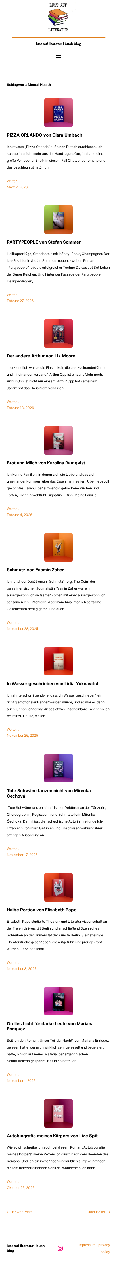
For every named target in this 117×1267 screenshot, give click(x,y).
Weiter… (13, 181)
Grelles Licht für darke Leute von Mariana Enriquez (50, 1026)
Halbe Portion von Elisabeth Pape (41, 909)
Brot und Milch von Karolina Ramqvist (46, 462)
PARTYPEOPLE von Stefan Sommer (44, 242)
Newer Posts (19, 1212)
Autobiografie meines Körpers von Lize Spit (52, 1135)
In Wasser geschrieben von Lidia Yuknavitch (53, 683)
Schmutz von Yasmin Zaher (35, 569)
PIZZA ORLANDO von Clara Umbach (44, 135)
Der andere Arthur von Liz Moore (41, 356)
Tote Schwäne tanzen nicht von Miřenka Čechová (49, 793)
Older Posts (98, 1212)
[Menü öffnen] (58, 56)
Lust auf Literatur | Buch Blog (58, 44)
